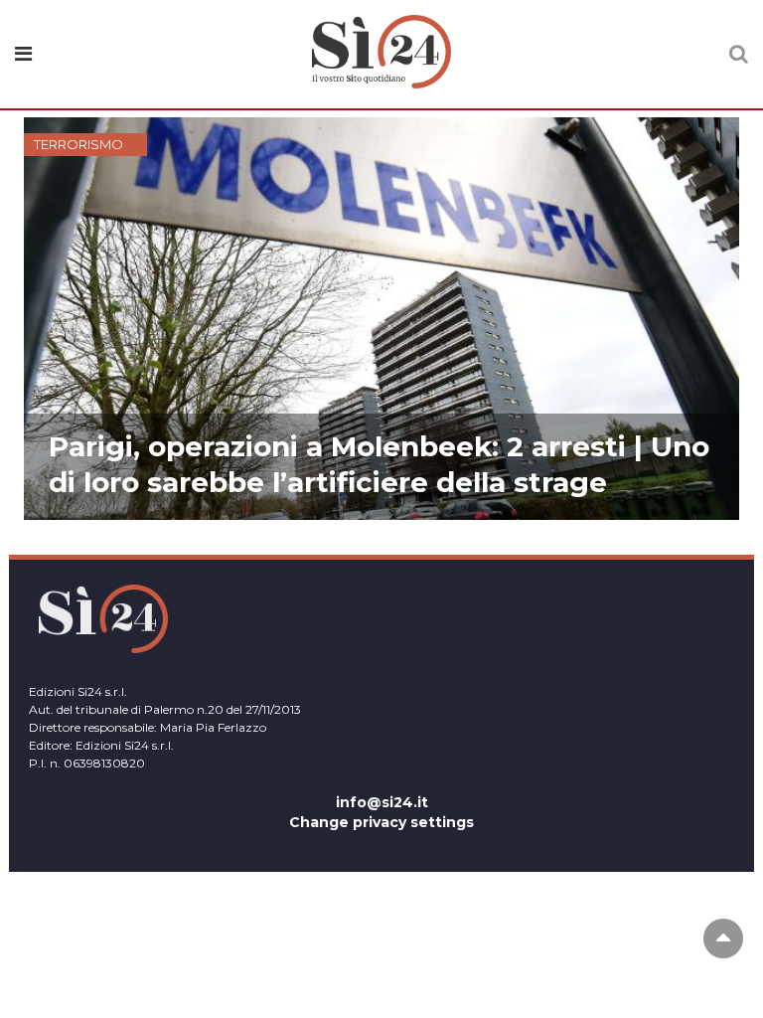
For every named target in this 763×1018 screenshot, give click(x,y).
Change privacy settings (381, 822)
